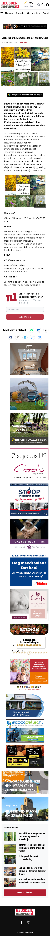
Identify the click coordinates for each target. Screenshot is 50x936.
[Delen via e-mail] (39, 337)
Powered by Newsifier (25, 932)
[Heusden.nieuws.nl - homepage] (10, 4)
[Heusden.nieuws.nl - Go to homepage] (25, 912)
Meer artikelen (25, 892)
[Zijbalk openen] (1, 13)
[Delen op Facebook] (10, 337)
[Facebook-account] (21, 922)
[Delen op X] (17, 337)
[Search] (38, 4)
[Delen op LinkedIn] (38, 330)
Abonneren (25, 317)
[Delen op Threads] (45, 330)
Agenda (20, 13)
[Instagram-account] (28, 922)
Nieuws (9, 13)
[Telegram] (25, 337)
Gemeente (32, 13)
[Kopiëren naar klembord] (32, 337)
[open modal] (47, 4)
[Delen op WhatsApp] (31, 330)
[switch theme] (43, 5)
